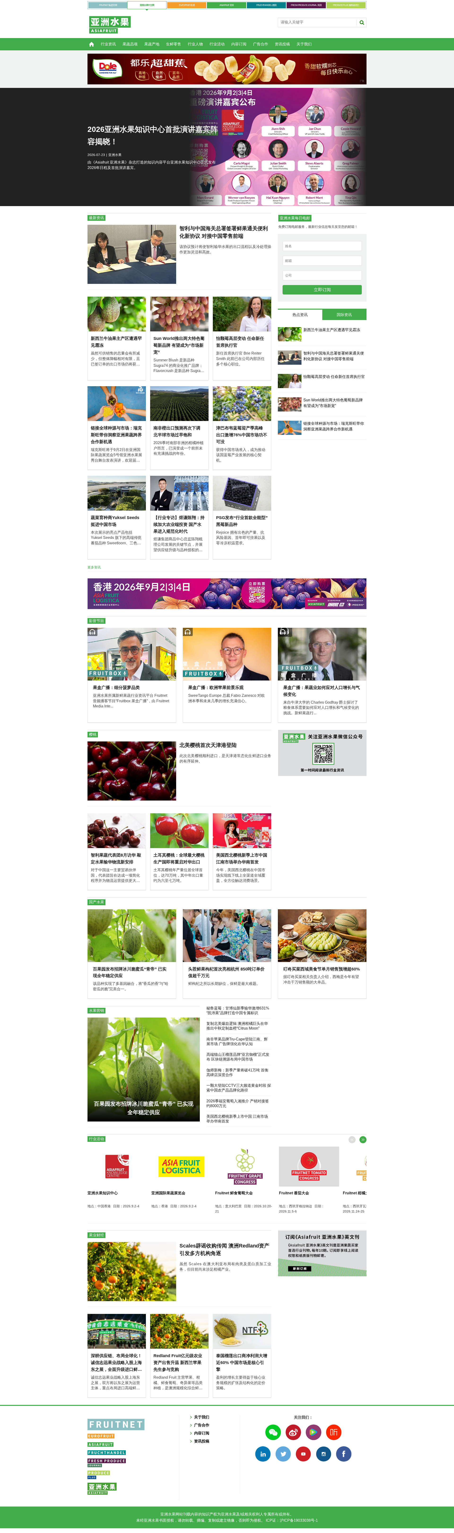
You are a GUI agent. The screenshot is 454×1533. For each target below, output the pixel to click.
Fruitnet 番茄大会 (294, 1193)
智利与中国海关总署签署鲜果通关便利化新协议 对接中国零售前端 (223, 232)
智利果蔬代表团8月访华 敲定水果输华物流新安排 (116, 858)
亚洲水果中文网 (147, 5)
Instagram (323, 1454)
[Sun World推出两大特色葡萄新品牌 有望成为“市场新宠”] (289, 404)
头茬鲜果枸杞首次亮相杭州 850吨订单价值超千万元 (226, 972)
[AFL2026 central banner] (227, 593)
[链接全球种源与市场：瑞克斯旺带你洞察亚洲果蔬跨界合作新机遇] (289, 428)
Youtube (303, 1454)
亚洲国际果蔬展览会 (168, 1193)
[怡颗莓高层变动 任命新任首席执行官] (289, 381)
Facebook (343, 1454)
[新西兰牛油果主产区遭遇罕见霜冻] (289, 334)
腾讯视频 (313, 1432)
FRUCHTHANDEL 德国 (266, 5)
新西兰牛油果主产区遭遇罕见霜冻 (116, 342)
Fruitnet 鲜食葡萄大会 (234, 1193)
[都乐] (227, 69)
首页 (88, 41)
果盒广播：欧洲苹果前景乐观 (216, 687)
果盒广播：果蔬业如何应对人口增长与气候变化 (321, 691)
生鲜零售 (173, 44)
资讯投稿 (282, 44)
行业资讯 (108, 44)
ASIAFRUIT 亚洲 (226, 5)
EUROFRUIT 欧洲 (186, 5)
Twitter (283, 1454)
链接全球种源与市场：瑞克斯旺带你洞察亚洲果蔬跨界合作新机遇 (116, 435)
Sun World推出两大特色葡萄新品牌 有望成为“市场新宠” (179, 345)
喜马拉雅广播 (333, 1432)
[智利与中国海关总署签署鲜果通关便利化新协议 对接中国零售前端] (289, 358)
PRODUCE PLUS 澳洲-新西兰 (346, 5)
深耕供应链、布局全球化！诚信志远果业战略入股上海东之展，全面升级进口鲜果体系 (116, 1363)
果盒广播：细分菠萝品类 (116, 687)
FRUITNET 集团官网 (108, 5)
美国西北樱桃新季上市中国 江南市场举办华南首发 (241, 858)
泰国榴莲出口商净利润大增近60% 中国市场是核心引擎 (241, 1362)
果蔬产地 (151, 44)
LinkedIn (263, 1454)
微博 (293, 1432)
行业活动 (217, 44)
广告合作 (260, 44)
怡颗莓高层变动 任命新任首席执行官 (240, 342)
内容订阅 (238, 44)
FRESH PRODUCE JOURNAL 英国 (306, 5)
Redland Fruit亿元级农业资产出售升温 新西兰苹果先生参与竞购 (177, 1362)
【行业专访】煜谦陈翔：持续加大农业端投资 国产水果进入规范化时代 (179, 524)
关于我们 (304, 44)
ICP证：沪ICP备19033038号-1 (291, 1520)
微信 (273, 1432)
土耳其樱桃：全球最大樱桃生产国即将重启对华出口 (179, 858)
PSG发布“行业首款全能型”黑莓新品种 (242, 521)
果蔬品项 (130, 44)
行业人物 (195, 44)
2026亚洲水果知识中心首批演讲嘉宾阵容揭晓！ (152, 135)
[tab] (300, 315)
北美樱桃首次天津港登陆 (208, 745)
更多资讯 (94, 567)
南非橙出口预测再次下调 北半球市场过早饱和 (176, 431)
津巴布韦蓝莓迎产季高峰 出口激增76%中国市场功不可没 (241, 435)
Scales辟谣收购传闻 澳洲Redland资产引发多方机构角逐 (224, 1249)
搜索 (362, 22)
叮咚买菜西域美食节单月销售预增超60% (321, 969)
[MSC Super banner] (322, 1253)
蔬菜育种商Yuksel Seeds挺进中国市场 (115, 521)
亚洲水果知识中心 (102, 1193)
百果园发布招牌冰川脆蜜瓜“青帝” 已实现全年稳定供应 (129, 972)
